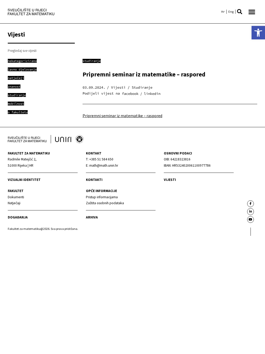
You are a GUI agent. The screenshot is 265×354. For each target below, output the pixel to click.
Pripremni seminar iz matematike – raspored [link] (122, 115)
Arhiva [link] (92, 217)
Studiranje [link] (92, 61)
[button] (239, 11)
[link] (258, 32)
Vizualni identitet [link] (24, 180)
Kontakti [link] (94, 180)
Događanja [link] (18, 217)
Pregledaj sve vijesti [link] (22, 50)
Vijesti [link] (170, 180)
